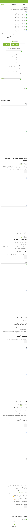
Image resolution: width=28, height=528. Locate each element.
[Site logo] (14, 4)
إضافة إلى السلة (15, 44)
